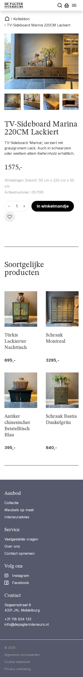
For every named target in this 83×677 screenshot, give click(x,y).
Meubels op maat (19, 510)
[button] (12, 102)
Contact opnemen (19, 553)
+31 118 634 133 (17, 619)
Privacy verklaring (17, 669)
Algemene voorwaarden (22, 655)
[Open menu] (74, 5)
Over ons (12, 546)
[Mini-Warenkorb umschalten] (66, 5)
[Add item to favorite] (9, 217)
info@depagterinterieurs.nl (26, 624)
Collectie (11, 503)
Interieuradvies (16, 517)
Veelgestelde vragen (21, 539)
